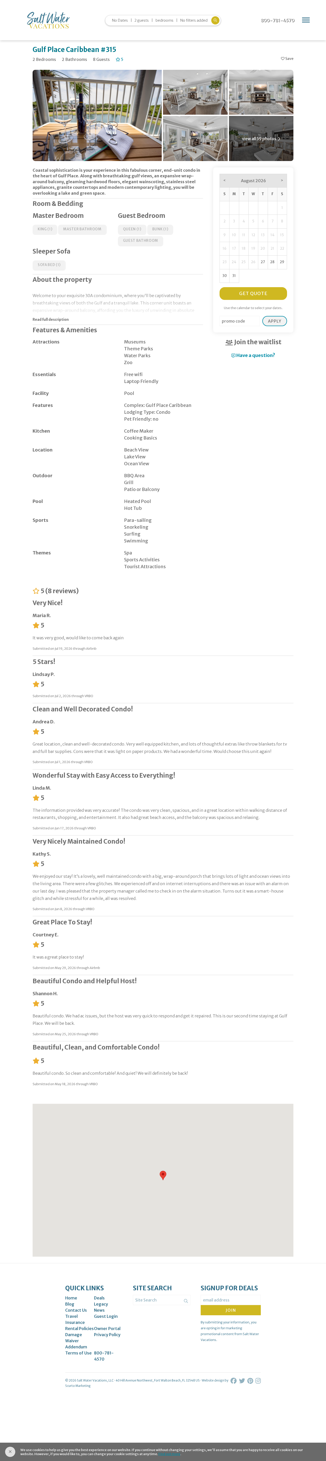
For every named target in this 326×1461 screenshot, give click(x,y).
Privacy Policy (107, 1334)
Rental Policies (79, 1328)
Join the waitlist (257, 342)
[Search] (186, 1301)
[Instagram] (258, 1381)
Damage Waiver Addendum (76, 1340)
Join (231, 1310)
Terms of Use (78, 1353)
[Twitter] (242, 1381)
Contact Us (76, 1310)
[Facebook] (234, 1381)
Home (71, 1297)
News (99, 1310)
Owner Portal (107, 1328)
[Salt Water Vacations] (48, 20)
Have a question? (255, 355)
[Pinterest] (250, 1381)
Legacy (101, 1304)
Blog (69, 1304)
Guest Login (106, 1316)
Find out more (169, 1454)
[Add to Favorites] (287, 59)
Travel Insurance (75, 1319)
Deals (99, 1297)
